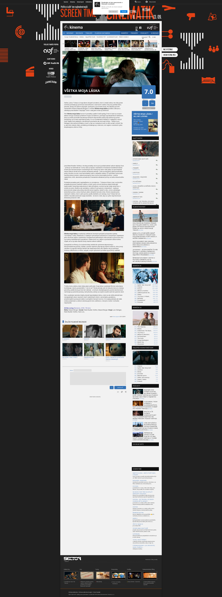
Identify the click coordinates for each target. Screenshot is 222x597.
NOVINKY (70, 33)
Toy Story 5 (140, 332)
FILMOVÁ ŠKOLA (73, 37)
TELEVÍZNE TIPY (101, 37)
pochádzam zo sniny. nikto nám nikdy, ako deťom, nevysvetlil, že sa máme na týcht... (144, 488)
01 (118, 392)
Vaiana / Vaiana (141, 379)
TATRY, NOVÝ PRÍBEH (139, 540)
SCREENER (155, 33)
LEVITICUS (136, 172)
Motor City (140, 342)
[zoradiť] (125, 391)
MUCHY (86, 339)
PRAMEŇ (135, 168)
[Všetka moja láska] (94, 230)
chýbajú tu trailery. (137, 549)
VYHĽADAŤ (145, 37)
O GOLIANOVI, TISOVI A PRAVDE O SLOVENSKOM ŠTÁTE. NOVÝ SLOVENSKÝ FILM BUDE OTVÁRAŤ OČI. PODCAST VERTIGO (145, 405)
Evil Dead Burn (141, 336)
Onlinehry (89, 2)
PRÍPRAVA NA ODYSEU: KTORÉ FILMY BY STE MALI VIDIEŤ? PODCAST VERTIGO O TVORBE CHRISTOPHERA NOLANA (145, 436)
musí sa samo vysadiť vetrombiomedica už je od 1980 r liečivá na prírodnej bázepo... (144, 477)
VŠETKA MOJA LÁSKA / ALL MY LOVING (143, 115)
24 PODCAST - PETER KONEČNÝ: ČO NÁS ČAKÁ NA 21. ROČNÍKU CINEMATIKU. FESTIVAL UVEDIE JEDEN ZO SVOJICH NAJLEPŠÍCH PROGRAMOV (145, 252)
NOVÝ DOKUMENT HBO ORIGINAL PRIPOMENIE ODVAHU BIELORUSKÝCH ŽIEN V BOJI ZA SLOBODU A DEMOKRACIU (145, 243)
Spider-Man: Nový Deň (144, 368)
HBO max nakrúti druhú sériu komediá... (124, 49)
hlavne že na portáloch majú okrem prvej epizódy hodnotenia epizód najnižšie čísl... (144, 496)
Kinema (72, 2)
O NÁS (154, 37)
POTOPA (135, 486)
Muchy (139, 372)
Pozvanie (140, 302)
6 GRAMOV (65, 339)
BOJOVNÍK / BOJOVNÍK (113, 339)
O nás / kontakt (96, 592)
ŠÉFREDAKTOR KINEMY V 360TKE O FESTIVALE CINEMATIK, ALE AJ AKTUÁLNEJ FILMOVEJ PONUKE (144, 259)
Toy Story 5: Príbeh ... (143, 296)
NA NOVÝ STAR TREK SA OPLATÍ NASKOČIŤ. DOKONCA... (142, 493)
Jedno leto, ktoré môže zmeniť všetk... (97, 49)
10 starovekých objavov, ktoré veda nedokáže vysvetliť (149, 583)
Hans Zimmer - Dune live (134, 581)
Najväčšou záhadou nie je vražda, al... (137, 49)
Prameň (139, 381)
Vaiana (139, 294)
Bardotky (140, 298)
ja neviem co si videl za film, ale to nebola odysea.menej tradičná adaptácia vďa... (143, 503)
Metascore (145, 99)
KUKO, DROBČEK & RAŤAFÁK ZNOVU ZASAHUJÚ (115, 358)
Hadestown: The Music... (144, 330)
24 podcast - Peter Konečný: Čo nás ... (83, 49)
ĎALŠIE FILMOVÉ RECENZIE (75, 322)
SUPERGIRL (136, 534)
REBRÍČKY (124, 33)
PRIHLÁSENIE (152, 2)
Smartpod (80, 2)
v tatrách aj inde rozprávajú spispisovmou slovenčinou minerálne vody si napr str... (144, 542)
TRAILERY (88, 33)
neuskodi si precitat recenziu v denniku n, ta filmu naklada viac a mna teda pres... (144, 482)
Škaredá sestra (141, 375)
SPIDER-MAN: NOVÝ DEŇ (140, 159)
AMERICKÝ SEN (89, 357)
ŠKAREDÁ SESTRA (138, 512)
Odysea (139, 287)
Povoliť (124, 11)
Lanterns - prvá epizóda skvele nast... (70, 49)
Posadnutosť (141, 300)
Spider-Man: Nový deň (144, 285)
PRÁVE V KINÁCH (124, 37)
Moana (139, 329)
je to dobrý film (136, 525)
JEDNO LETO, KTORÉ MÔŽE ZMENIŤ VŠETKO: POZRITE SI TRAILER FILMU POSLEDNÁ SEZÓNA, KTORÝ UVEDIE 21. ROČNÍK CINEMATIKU (145, 235)
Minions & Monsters (143, 334)
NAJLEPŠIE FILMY (90, 37)
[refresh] (122, 391)
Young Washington (143, 340)
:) (111, 387)
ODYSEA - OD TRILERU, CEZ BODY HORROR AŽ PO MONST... (143, 500)
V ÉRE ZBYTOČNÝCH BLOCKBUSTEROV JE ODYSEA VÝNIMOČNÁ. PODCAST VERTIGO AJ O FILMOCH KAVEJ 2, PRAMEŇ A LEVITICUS (145, 426)
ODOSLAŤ (120, 387)
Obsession (140, 344)
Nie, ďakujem (113, 11)
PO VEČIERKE (137, 181)
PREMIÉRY (134, 33)
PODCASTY (144, 33)
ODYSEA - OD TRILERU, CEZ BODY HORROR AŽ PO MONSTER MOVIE (143, 202)
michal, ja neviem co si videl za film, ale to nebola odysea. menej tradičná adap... (143, 509)
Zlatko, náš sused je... (143, 377)
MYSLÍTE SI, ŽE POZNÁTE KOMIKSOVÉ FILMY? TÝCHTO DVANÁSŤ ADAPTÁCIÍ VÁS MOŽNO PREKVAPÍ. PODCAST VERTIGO (145, 415)
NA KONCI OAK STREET (70, 357)
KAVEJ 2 (135, 163)
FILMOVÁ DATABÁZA (102, 33)
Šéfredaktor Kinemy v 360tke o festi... (111, 49)
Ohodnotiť (148, 108)
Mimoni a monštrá (142, 291)
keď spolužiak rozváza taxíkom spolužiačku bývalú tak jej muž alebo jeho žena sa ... (144, 520)
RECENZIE (79, 33)
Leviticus (140, 370)
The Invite (140, 338)
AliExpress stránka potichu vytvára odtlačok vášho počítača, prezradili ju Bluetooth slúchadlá (86, 584)
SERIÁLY (81, 37)
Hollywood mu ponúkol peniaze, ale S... (150, 50)
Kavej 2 (139, 289)
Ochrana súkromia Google (85, 592)
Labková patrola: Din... (143, 292)
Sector (66, 2)
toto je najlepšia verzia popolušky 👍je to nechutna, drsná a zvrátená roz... (143, 515)
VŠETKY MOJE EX (138, 524)
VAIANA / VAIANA (138, 192)
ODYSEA (135, 507)
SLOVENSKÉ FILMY (112, 37)
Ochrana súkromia (73, 592)
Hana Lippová (116, 316)
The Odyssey (141, 327)
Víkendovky (99, 581)
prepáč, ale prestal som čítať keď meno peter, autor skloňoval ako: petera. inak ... (145, 530)
